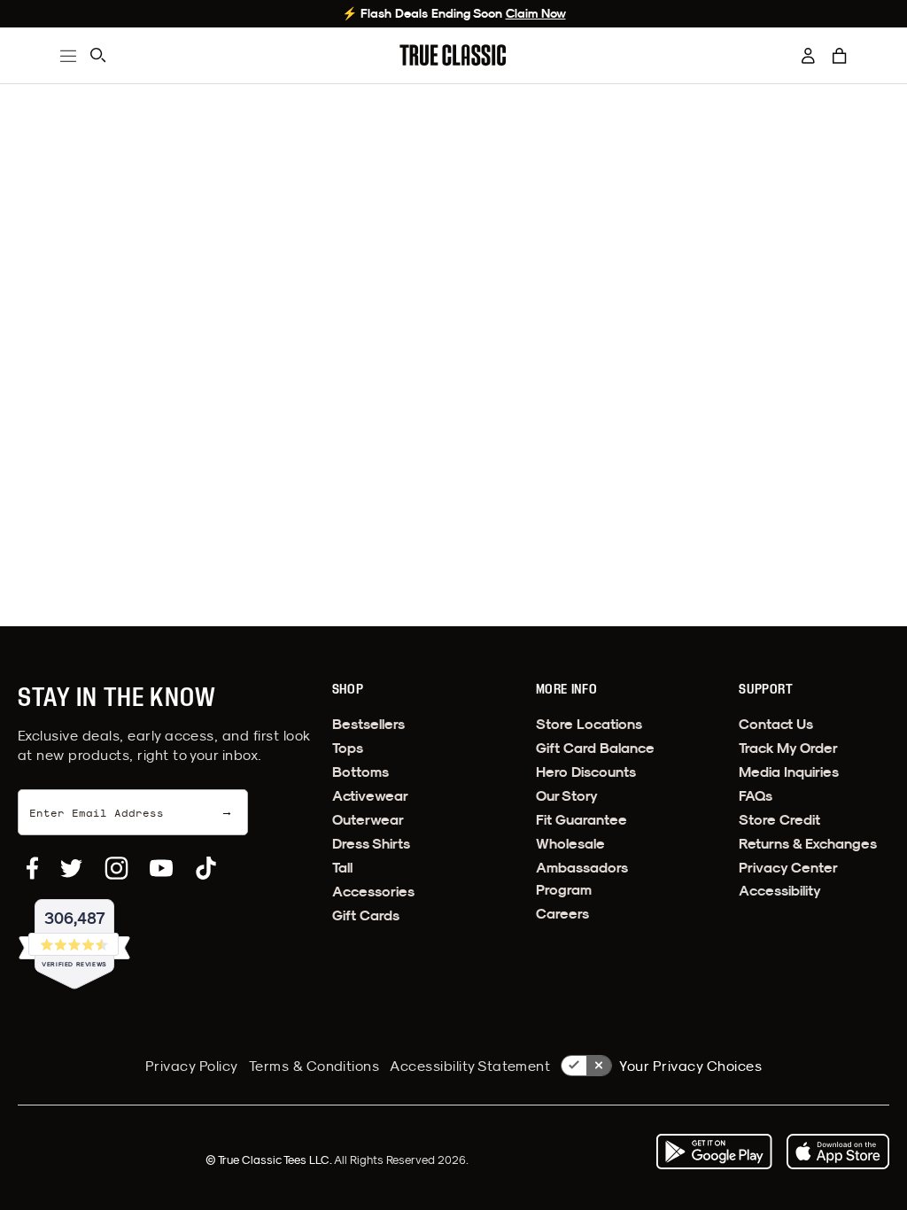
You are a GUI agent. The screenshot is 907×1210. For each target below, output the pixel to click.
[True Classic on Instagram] (116, 868)
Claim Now (536, 13)
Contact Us (776, 724)
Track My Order (788, 748)
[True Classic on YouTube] (161, 868)
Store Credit (779, 820)
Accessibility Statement (470, 1066)
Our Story (567, 796)
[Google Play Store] (713, 1151)
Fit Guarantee (581, 820)
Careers (562, 913)
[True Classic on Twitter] (71, 868)
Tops (347, 748)
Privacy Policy (191, 1066)
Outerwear (368, 820)
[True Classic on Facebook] (32, 868)
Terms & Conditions (314, 1066)
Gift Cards (365, 915)
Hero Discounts (586, 772)
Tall (342, 867)
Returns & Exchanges (808, 843)
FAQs (755, 796)
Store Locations (589, 724)
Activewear (370, 796)
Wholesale (570, 843)
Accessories (373, 891)
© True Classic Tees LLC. (269, 1159)
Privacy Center (788, 867)
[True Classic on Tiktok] (206, 868)
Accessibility (780, 890)
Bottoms (360, 772)
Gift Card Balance (595, 748)
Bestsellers (368, 724)
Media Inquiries (789, 772)
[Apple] (838, 1151)
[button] (840, 56)
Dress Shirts (371, 843)
